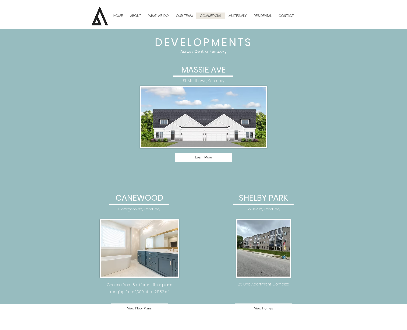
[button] (237, 16)
